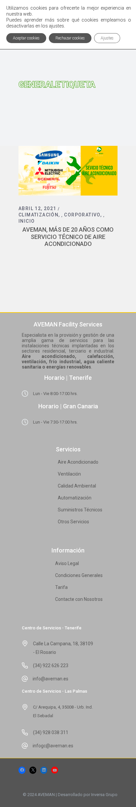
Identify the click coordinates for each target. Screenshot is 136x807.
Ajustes (107, 38)
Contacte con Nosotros (79, 599)
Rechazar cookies (70, 38)
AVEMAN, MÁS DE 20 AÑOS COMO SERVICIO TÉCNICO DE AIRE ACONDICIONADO (68, 236)
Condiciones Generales (79, 575)
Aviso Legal (67, 563)
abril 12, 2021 (37, 208)
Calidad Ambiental (77, 486)
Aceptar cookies (26, 38)
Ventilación (69, 474)
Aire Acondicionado (78, 462)
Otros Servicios (73, 521)
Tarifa (61, 587)
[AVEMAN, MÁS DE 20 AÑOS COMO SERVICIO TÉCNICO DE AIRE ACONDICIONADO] (68, 171)
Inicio (26, 221)
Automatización (74, 497)
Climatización (38, 214)
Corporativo (82, 214)
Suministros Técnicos (80, 509)
